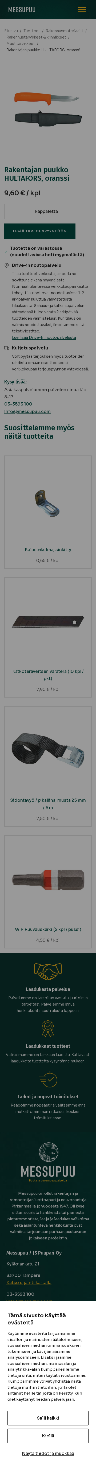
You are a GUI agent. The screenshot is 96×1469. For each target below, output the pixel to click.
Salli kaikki (48, 1418)
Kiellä (48, 1435)
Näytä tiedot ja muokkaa (48, 1453)
